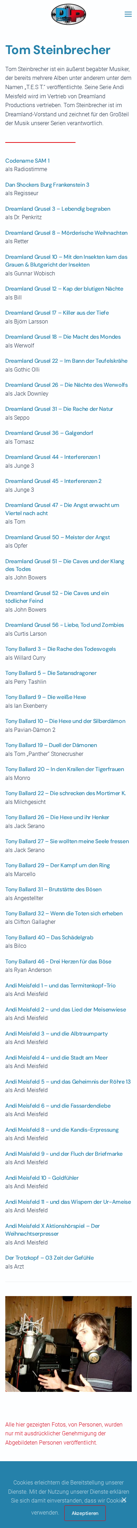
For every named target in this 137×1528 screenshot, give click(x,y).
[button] (128, 14)
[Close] (124, 1499)
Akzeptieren (85, 1513)
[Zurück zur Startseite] (68, 14)
